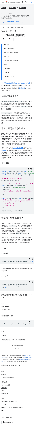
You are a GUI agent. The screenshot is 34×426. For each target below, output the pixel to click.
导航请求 (22, 88)
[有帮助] (15, 31)
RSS (2, 410)
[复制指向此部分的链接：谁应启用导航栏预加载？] (27, 129)
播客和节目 (4, 393)
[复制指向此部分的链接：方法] (7, 248)
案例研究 (4, 388)
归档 (2, 391)
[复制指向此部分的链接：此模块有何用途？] (20, 96)
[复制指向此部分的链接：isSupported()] (14, 316)
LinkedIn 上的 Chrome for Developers (12, 407)
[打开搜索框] (23, 2)
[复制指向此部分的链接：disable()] (10, 253)
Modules (22, 8)
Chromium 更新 (5, 385)
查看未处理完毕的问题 (7, 377)
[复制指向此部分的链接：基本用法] (12, 163)
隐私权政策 (9, 417)
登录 (30, 2)
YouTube (3, 404)
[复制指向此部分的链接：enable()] (10, 276)
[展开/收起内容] (11, 45)
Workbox (12, 8)
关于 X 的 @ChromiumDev (9, 401)
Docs (3, 8)
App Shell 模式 (18, 148)
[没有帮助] (18, 31)
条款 (2, 417)
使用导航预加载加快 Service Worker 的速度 (16, 83)
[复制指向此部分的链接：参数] (5, 303)
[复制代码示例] (31, 168)
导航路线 (4, 150)
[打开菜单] (3, 2)
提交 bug (4, 374)
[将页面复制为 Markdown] (9, 39)
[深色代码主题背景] (28, 168)
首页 (2, 27)
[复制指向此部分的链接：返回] (5, 331)
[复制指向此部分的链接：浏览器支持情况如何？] (25, 218)
